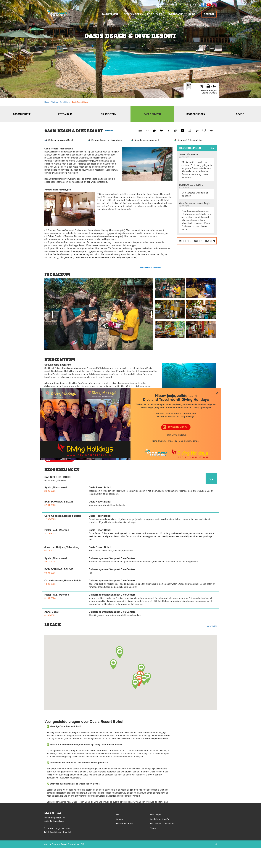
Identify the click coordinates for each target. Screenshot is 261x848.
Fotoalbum (65, 114)
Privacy (153, 827)
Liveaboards (175, 14)
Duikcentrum (108, 114)
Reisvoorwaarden (124, 823)
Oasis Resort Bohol (80, 102)
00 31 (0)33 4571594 (60, 828)
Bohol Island (65, 102)
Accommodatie (22, 114)
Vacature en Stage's (159, 818)
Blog (192, 14)
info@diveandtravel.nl (165, 4)
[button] (135, 684)
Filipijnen (54, 102)
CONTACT (209, 14)
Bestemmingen (132, 14)
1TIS (81, 844)
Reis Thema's (154, 14)
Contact (119, 818)
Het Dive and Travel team (162, 823)
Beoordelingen (195, 114)
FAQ (118, 814)
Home (46, 102)
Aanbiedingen (110, 14)
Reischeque (155, 814)
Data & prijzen (152, 114)
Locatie (239, 114)
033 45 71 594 (189, 4)
